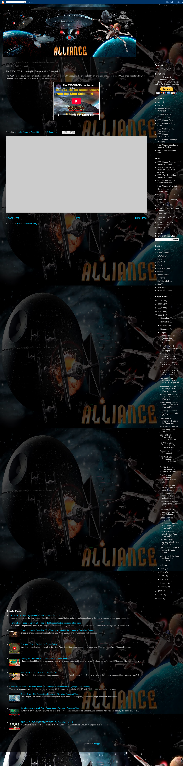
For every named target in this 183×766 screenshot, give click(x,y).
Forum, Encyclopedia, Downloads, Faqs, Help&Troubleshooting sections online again (46, 623)
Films (159, 265)
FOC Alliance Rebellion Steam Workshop (166, 163)
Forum (160, 105)
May (162, 572)
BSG (159, 249)
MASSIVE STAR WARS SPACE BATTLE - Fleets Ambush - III (47, 722)
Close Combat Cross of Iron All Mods (167, 190)
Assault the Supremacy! (166, 452)
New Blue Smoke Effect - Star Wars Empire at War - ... (168, 534)
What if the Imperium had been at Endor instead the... (168, 495)
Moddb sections (164, 117)
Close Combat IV (164, 205)
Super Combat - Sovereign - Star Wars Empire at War (169, 356)
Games (160, 272)
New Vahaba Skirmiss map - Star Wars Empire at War (169, 526)
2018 (160, 595)
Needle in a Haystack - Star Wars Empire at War (169, 364)
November (164, 322)
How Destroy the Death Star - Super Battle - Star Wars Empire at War (50, 708)
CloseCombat (163, 253)
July (162, 565)
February (164, 583)
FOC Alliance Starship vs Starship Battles (167, 146)
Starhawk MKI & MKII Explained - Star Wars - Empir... (169, 372)
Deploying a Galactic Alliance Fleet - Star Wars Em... (169, 413)
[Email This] (63, 132)
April (162, 576)
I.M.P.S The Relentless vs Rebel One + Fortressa (169, 558)
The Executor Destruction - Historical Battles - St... (168, 478)
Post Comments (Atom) (27, 224)
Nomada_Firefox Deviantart (164, 110)
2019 (160, 591)
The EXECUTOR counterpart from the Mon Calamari (169, 512)
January (164, 587)
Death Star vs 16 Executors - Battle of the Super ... (169, 348)
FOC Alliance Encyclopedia (163, 135)
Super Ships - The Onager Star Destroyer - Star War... (167, 339)
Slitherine (161, 278)
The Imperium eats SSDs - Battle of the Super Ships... (169, 487)
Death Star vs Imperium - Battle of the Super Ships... (169, 421)
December (164, 318)
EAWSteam (162, 256)
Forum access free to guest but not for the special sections (35, 615)
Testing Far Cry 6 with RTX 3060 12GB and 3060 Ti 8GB (44, 658)
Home (77, 218)
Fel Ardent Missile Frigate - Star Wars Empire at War (169, 445)
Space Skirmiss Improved (166, 519)
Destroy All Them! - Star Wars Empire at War (39, 672)
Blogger (97, 744)
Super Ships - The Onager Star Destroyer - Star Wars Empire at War (49, 694)
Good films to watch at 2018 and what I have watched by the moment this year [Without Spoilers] (49, 687)
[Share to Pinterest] (73, 132)
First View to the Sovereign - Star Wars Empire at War (169, 380)
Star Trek (161, 284)
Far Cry (160, 259)
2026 (160, 300)
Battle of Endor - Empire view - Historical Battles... (169, 437)
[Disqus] (76, 174)
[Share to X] (68, 132)
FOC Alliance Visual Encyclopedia (165, 130)
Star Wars (161, 287)
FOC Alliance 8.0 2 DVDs (167, 186)
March (163, 579)
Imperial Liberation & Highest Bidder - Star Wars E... (169, 396)
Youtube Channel (164, 114)
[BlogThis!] (65, 132)
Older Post (141, 218)
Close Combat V (164, 214)
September (165, 329)
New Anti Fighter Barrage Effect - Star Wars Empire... (169, 542)
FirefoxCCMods (163, 268)
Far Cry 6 (161, 262)
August (163, 333)
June (162, 568)
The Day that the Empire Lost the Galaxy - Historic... (168, 469)
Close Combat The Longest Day (165, 223)
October (164, 325)
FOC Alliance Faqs (165, 120)
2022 (160, 315)
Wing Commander (164, 290)
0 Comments (52, 132)
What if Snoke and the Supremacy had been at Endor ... (169, 429)
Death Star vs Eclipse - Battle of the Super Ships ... (169, 504)
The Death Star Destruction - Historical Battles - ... (168, 460)
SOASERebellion (164, 281)
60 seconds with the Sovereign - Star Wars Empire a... (168, 388)
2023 (160, 311)
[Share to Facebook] (71, 132)
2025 (160, 304)
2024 (160, 308)
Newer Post (12, 218)
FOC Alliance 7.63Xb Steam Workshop (166, 181)
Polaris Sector (163, 228)
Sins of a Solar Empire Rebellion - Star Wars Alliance (166, 169)
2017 (160, 598)
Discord (160, 102)
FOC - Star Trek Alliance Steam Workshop (167, 176)
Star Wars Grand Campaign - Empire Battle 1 (39, 644)
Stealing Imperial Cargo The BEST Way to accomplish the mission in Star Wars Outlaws (58, 630)
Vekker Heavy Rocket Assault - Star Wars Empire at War (169, 405)
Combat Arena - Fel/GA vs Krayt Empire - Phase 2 (169, 550)
